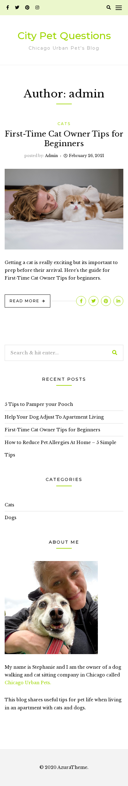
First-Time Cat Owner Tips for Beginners (52, 430)
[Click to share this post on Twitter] (93, 301)
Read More (24, 301)
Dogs (10, 517)
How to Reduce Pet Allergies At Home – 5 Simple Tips (60, 449)
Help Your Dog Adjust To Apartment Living (54, 417)
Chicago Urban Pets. (28, 682)
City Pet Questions (64, 35)
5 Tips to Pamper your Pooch (39, 404)
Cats (64, 123)
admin (51, 155)
